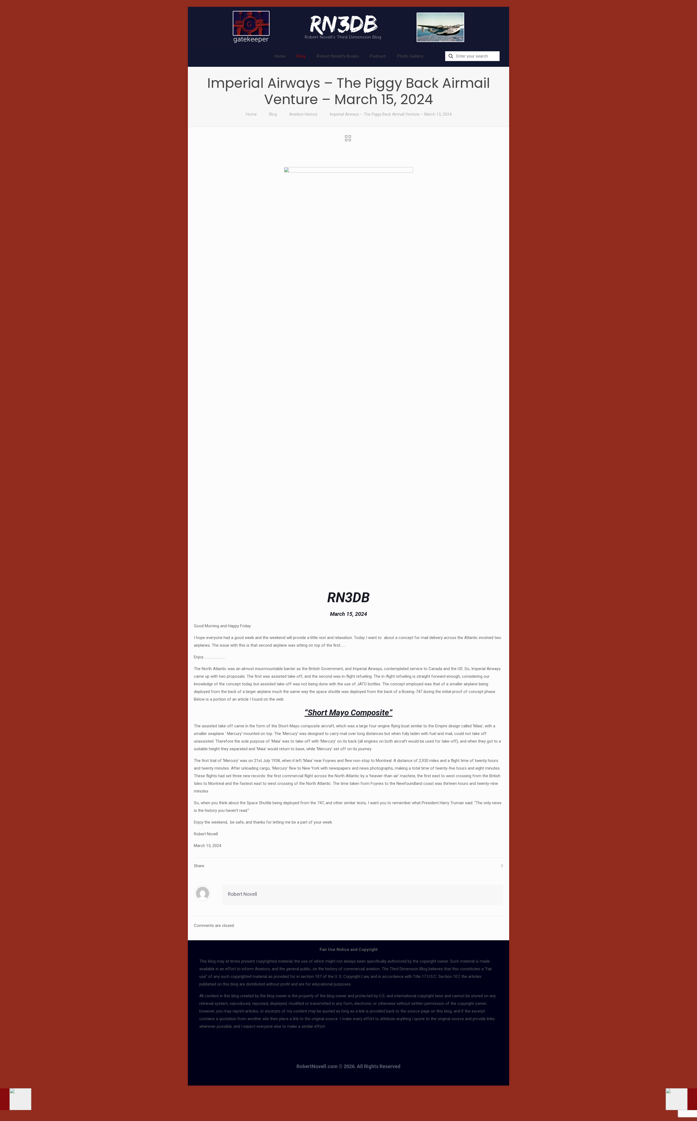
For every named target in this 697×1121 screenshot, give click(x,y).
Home (251, 114)
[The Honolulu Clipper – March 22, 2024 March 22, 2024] (681, 1099)
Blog (273, 114)
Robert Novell (242, 894)
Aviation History (303, 114)
